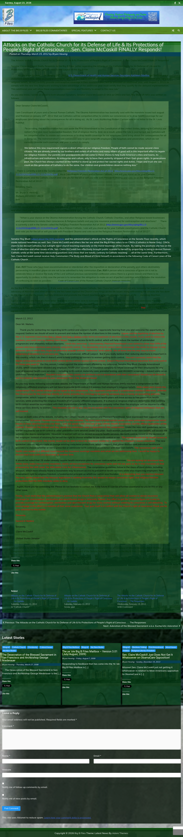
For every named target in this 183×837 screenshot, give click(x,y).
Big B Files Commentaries (51, 30)
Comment (8, 726)
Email (97, 755)
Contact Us (108, 30)
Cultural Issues (46, 647)
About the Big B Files (15, 30)
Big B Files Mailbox (71, 647)
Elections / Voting (139, 647)
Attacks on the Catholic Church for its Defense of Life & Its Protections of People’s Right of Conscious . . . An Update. (35, 598)
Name (6, 755)
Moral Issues (171, 647)
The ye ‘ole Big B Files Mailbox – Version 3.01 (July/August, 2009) (90, 653)
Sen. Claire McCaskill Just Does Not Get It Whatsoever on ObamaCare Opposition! (147, 656)
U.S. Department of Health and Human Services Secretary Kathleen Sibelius (109, 75)
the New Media (9, 650)
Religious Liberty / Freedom (143, 650)
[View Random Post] (173, 30)
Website (6, 769)
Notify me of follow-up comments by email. (25, 787)
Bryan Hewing (59, 53)
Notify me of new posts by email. (19, 798)
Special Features (82, 30)
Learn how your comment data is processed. (67, 817)
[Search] (179, 30)
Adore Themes (120, 833)
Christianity (32, 647)
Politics (126, 650)
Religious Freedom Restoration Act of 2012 (90, 170)
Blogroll (6, 647)
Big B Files (80, 833)
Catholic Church (18, 647)
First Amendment (156, 647)
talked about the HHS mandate (47, 238)
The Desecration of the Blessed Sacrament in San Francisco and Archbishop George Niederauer (29, 657)
